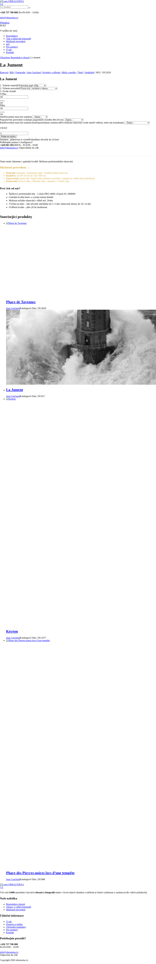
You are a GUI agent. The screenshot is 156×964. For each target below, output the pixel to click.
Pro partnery (12, 47)
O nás (9, 49)
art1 (8, 44)
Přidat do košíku (8, 136)
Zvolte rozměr (8, 91)
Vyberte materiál (9, 85)
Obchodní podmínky (16, 927)
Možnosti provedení (15, 41)
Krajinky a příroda (51, 72)
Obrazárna (5, 57)
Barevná (4, 72)
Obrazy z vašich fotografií (18, 907)
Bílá (12, 72)
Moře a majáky (69, 72)
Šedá (80, 72)
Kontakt (10, 52)
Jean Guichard (34, 72)
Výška (3, 94)
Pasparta (4, 119)
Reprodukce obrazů (20, 57)
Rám (2, 122)
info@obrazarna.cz (9, 17)
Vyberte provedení (10, 88)
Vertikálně (89, 72)
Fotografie (20, 72)
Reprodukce (12, 36)
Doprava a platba (14, 924)
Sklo (2, 117)
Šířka (2, 105)
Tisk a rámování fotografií (18, 38)
